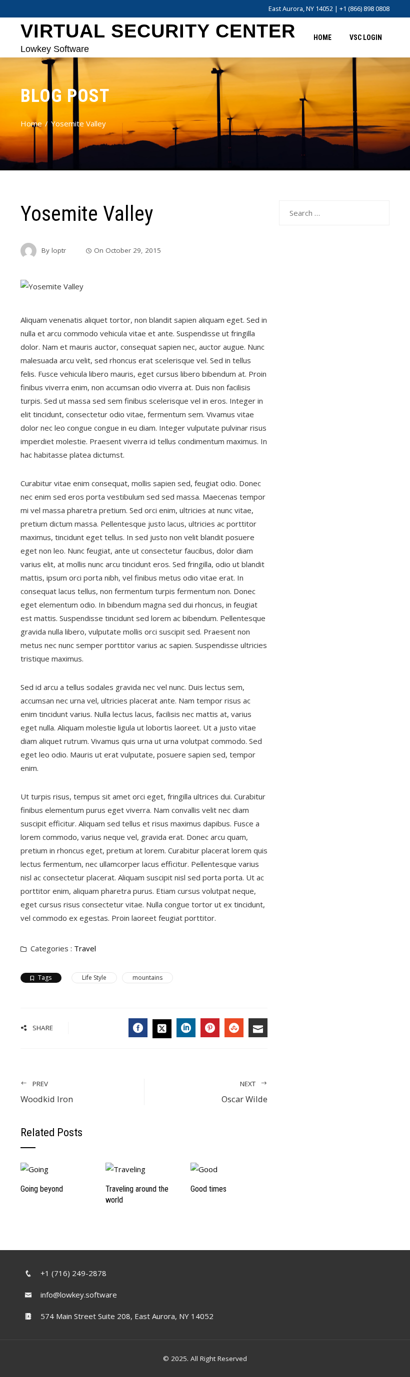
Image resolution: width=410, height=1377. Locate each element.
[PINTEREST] (210, 1027)
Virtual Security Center (158, 30)
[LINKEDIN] (186, 1027)
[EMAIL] (258, 1027)
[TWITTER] (162, 1028)
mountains (147, 977)
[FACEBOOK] (138, 1027)
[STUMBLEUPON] (234, 1027)
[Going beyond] (34, 1169)
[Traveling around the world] (126, 1169)
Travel (85, 948)
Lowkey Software (54, 49)
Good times (208, 1189)
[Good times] (204, 1169)
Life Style (94, 977)
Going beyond (41, 1189)
